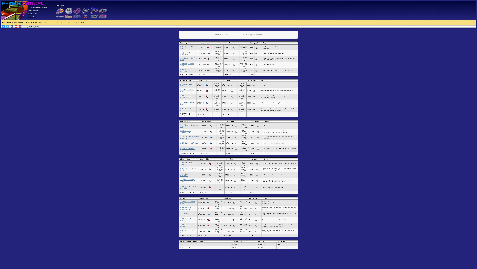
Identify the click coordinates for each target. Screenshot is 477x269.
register (35, 26)
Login (27, 26)
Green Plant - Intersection (185, 132)
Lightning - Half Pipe (189, 143)
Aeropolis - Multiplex (184, 70)
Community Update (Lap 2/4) (38, 7)
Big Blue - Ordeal (187, 149)
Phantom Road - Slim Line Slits (188, 187)
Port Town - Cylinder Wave (185, 214)
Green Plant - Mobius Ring (185, 96)
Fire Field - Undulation (185, 175)
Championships (31, 16)
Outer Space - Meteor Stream (185, 208)
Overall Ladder (32, 13)
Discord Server (33, 10)
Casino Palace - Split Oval (186, 53)
